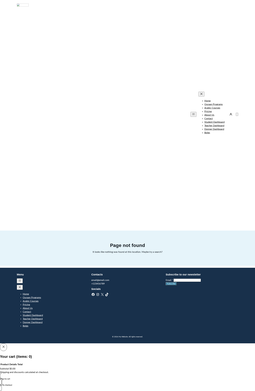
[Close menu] (201, 94)
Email (169, 280)
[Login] (231, 114)
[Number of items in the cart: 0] (237, 114)
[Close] (3, 347)
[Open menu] (193, 114)
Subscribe (171, 284)
